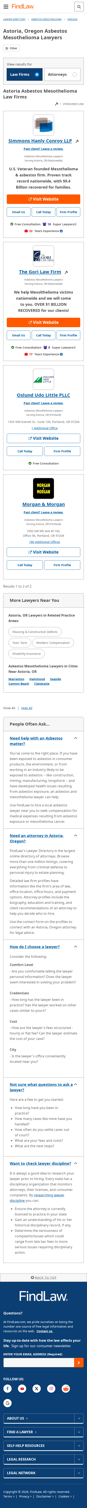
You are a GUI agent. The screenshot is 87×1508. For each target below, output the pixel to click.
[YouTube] (22, 1389)
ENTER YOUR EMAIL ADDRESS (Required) (32, 1354)
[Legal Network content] (78, 1473)
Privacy (24, 1496)
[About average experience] (61, 231)
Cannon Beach (18, 684)
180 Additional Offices (44, 542)
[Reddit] (66, 1389)
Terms (8, 1496)
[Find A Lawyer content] (78, 1432)
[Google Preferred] (7, 1403)
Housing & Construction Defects (35, 632)
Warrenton (16, 679)
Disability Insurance (26, 654)
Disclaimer (44, 1496)
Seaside (55, 679)
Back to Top (45, 1278)
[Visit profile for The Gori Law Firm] (43, 256)
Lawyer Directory (14, 19)
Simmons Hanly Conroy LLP (40, 140)
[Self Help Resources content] (78, 1445)
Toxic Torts (19, 643)
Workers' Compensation (53, 643)
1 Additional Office (44, 428)
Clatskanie (41, 684)
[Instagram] (51, 1389)
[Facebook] (7, 1389)
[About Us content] (78, 1418)
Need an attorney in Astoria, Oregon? (37, 838)
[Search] (79, 6)
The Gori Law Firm (40, 271)
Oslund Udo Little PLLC (43, 395)
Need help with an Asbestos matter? (36, 741)
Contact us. (45, 1331)
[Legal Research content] (78, 1459)
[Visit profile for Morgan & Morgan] (43, 488)
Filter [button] (13, 48)
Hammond (37, 679)
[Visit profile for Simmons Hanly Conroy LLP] (43, 125)
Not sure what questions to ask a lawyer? (41, 1087)
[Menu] (6, 6)
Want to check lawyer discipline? (40, 1163)
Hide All (26, 708)
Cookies (64, 1496)
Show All (9, 708)
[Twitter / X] (37, 1389)
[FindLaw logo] (24, 6)
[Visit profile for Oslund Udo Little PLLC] (43, 379)
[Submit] (79, 1362)
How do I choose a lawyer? (35, 946)
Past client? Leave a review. (43, 149)
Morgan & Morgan (43, 504)
